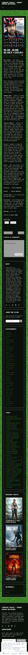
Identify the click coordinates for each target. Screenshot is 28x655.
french (8, 444)
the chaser (13, 476)
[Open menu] (3, 7)
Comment (18, 254)
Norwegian (8, 379)
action (8, 421)
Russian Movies (9, 383)
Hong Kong (8, 361)
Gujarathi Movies (10, 356)
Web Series (8, 405)
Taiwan (14, 471)
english (8, 435)
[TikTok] (12, 305)
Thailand (8, 396)
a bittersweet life (11, 416)
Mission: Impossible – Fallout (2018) (12, 462)
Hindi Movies (18, 55)
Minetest (8, 592)
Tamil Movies (9, 392)
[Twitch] (6, 305)
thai (7, 476)
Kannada (15, 451)
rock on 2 (8, 467)
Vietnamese (9, 487)
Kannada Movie (9, 369)
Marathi (8, 455)
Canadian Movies (10, 341)
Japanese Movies (10, 367)
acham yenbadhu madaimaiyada (13, 418)
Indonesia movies (10, 363)
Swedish (8, 471)
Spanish (8, 387)
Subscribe (21, 640)
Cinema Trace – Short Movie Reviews (12, 3)
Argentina (8, 332)
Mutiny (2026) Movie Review (11, 549)
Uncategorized (9, 401)
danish (8, 433)
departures (15, 433)
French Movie (9, 350)
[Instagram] (18, 305)
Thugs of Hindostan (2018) (13, 485)
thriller (8, 482)
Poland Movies (9, 381)
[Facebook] (15, 305)
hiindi (8, 448)
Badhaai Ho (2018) (11, 425)
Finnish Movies (9, 349)
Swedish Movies (9, 389)
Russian (16, 467)
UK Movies (8, 398)
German (13, 444)
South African (9, 385)
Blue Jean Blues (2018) (9, 57)
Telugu (8, 473)
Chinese (8, 343)
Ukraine (8, 400)
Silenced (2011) (10, 469)
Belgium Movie (9, 334)
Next (21, 233)
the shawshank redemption (13, 480)
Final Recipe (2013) (11, 442)
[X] (9, 305)
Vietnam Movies (9, 403)
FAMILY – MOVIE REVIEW (12, 437)
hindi (17, 57)
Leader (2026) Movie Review (11, 578)
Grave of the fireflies (12, 446)
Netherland (8, 378)
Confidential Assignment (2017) (12, 430)
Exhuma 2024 (16, 435)
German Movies (9, 354)
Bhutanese (8, 336)
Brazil (7, 338)
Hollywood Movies (10, 359)
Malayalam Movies (10, 372)
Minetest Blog (9, 590)
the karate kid (10, 478)
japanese (8, 451)
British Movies (9, 339)
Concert (8, 345)
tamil (19, 471)
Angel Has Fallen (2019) (12, 423)
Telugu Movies (9, 394)
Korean (7, 370)
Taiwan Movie (9, 390)
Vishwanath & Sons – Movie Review (13, 521)
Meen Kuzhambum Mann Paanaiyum (11, 458)
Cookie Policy (16, 648)
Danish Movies (9, 347)
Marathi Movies (9, 374)
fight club (9, 440)
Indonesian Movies (10, 365)
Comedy (14, 427)
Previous (8, 233)
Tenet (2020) (15, 473)
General (8, 352)
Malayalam (14, 453)
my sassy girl (10, 465)
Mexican (8, 376)
